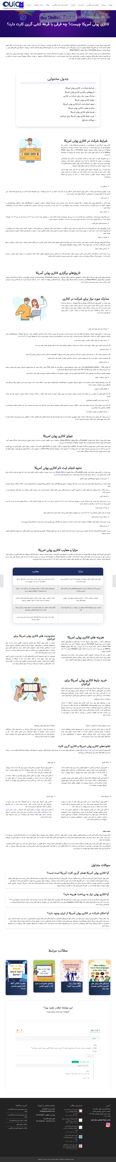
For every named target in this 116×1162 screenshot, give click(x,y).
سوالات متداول (88, 120)
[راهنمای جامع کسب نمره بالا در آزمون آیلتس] (44, 971)
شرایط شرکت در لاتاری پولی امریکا (80, 88)
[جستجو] (15, 5)
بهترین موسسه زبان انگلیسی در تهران (17, 1110)
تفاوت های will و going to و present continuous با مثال (70, 1146)
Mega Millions (60, 472)
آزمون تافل (19, 1124)
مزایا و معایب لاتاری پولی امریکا (81, 108)
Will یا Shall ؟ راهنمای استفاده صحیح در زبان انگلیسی (69, 1120)
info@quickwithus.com (47, 1111)
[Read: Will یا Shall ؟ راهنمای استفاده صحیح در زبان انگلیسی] (81, 1120)
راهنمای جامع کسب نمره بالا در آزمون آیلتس (44, 985)
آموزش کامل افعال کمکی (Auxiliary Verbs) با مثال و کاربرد (70, 1128)
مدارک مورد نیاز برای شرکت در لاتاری (78, 96)
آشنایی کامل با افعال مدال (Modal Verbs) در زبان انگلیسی (70, 1112)
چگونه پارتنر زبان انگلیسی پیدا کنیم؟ (74, 985)
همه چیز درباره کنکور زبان (16, 1121)
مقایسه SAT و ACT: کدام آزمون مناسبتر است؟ (17, 986)
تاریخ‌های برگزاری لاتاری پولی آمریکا (79, 92)
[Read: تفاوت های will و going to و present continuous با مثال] (81, 1146)
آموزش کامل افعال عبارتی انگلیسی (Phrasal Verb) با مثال (70, 1137)
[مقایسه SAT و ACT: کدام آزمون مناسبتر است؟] (16, 971)
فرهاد (79, 1065)
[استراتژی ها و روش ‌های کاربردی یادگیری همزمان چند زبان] (99, 971)
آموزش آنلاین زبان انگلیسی (15, 1128)
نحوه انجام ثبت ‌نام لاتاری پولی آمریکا (78, 104)
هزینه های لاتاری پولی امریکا (82, 112)
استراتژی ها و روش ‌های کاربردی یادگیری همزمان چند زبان (100, 986)
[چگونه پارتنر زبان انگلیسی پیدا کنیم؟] (72, 971)
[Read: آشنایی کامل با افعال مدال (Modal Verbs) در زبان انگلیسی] (81, 1111)
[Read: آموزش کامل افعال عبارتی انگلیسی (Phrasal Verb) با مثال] (81, 1137)
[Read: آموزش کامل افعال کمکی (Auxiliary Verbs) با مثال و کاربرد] (81, 1127)
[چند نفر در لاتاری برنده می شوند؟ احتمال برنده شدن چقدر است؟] (114, 581)
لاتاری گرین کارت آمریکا (91, 750)
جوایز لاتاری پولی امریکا (84, 100)
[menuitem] (110, 5)
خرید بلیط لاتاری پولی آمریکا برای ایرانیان (77, 116)
